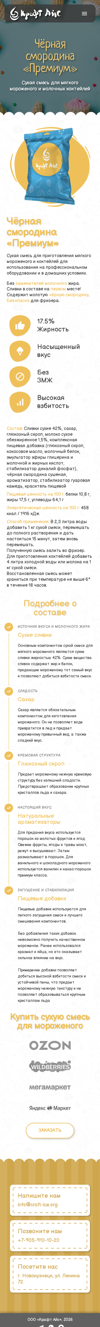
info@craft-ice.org (38, 1205)
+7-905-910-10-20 (38, 1240)
